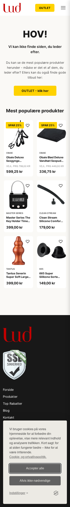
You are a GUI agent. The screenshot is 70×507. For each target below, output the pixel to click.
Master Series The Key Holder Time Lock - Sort (18, 221)
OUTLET (45, 7)
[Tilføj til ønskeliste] (27, 125)
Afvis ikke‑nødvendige (35, 480)
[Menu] (63, 8)
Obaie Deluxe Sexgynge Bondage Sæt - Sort (16, 163)
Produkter (10, 396)
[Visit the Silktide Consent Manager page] (56, 493)
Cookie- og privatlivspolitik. (27, 456)
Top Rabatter (12, 403)
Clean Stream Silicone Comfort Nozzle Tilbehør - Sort (50, 223)
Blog (6, 410)
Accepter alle (35, 468)
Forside (8, 390)
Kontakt (8, 417)
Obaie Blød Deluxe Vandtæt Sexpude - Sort (51, 161)
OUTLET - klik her (35, 91)
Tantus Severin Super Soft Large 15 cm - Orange (17, 277)
